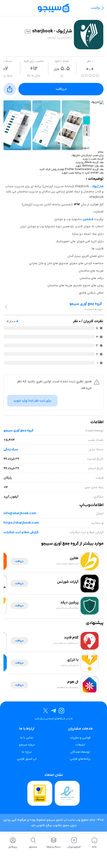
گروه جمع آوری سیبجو (18, 430)
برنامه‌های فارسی (80, 759)
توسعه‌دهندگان (80, 752)
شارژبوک (98, 186)
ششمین (88, 219)
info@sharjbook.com (19, 513)
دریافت (61, 89)
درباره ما (27, 752)
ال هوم (72, 682)
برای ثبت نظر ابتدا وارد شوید (32, 401)
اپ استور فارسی (27, 759)
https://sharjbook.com (21, 523)
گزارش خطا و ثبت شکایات (20, 532)
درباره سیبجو (27, 745)
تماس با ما (26, 738)
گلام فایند (71, 637)
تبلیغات (80, 745)
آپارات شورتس (67, 581)
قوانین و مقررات (80, 738)
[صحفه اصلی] (53, 7)
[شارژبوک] (97, 102)
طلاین (74, 558)
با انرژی (72, 659)
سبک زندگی (10, 449)
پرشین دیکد (69, 602)
